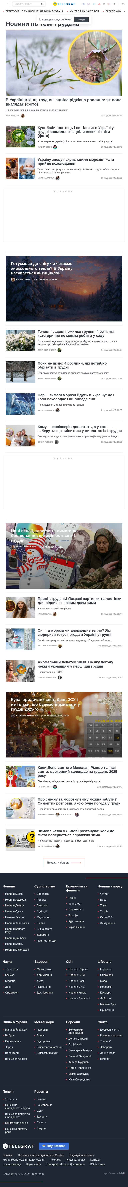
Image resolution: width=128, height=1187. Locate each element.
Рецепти (41, 1091)
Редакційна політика (81, 1155)
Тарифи (73, 915)
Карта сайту (33, 1164)
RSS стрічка (97, 1164)
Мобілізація (44, 1022)
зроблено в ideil (114, 1173)
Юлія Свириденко (79, 1079)
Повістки (42, 1029)
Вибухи (9, 1035)
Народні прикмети (111, 1035)
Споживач (106, 975)
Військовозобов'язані (50, 1047)
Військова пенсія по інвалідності (17, 1116)
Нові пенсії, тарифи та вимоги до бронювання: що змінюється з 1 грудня (44, 536)
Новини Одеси (14, 911)
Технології (11, 969)
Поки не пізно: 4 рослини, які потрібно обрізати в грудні (72, 365)
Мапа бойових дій (16, 1029)
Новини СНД (76, 986)
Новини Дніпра (14, 905)
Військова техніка (16, 1059)
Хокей (104, 911)
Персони (73, 1022)
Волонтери (12, 1053)
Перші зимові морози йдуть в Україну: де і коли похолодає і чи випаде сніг (76, 397)
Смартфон (11, 992)
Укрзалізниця (76, 927)
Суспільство (44, 886)
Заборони (106, 1047)
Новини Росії (76, 981)
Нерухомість (76, 909)
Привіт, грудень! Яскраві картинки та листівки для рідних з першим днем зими (80, 601)
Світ (69, 961)
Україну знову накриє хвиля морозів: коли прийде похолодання (76, 162)
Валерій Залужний (80, 1056)
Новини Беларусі (79, 998)
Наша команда (12, 1164)
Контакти (95, 1159)
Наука (7, 961)
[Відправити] (42, 4)
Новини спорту (110, 886)
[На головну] (64, 4)
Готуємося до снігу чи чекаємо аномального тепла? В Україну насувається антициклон (41, 268)
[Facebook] (83, 3)
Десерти (42, 1116)
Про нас (8, 1155)
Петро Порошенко (79, 1067)
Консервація (44, 1105)
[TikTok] (114, 4)
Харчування (44, 975)
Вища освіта (44, 929)
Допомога (43, 934)
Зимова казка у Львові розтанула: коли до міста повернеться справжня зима (76, 833)
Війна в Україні (15, 1022)
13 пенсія (11, 1099)
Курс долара (76, 921)
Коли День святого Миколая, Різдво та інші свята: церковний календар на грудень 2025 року (77, 772)
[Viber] (88, 4)
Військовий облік (47, 1053)
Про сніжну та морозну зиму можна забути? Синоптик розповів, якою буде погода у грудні (80, 801)
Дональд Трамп (78, 1038)
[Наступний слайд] (124, 11)
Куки (67, 19)
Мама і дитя (44, 969)
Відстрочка (43, 1041)
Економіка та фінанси (76, 888)
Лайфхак (105, 998)
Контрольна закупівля (84, 11)
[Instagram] (108, 3)
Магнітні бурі (108, 1004)
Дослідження (45, 992)
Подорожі (106, 986)
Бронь (40, 1035)
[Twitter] (104, 4)
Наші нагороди (75, 1159)
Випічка (41, 1099)
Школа (41, 923)
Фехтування (107, 923)
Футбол (104, 893)
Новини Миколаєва (17, 949)
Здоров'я (42, 961)
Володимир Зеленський (75, 1031)
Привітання (107, 1010)
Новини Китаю (77, 992)
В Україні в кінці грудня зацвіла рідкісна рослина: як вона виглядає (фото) (64, 102)
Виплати (42, 905)
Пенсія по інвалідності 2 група (17, 1107)
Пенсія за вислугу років (16, 1130)
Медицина (43, 917)
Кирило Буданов (78, 1062)
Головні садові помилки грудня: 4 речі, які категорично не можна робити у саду (76, 334)
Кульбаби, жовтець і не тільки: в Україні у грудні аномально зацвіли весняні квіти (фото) (76, 132)
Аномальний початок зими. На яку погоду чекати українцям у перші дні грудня (75, 664)
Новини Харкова (15, 899)
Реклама (55, 1159)
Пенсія (8, 1091)
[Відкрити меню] (5, 4)
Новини (9, 886)
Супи (40, 1110)
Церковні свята (109, 1029)
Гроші (72, 897)
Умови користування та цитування (24, 1159)
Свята (103, 1022)
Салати (41, 1122)
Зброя (9, 1047)
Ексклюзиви (114, 11)
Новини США (76, 975)
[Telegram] (94, 3)
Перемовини (13, 1041)
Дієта (40, 981)
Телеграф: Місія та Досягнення (65, 1164)
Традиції (105, 1041)
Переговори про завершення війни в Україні (34, 11)
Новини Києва (14, 893)
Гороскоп (106, 969)
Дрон (8, 986)
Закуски (41, 1128)
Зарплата (43, 893)
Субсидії (42, 911)
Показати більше (58, 862)
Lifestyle (104, 961)
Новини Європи (78, 969)
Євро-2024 (107, 917)
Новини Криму (14, 943)
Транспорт (75, 903)
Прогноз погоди (46, 940)
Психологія (44, 986)
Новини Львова (14, 917)
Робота (41, 899)
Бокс (103, 899)
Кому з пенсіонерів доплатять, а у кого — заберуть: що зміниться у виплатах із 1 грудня (80, 429)
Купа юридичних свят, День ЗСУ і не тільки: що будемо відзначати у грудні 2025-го (45, 704)
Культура (105, 992)
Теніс (103, 905)
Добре (81, 19)
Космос (9, 975)
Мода (103, 981)
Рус (123, 4)
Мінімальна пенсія (16, 1123)
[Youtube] (99, 4)
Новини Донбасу (15, 938)
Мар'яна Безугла (78, 1073)
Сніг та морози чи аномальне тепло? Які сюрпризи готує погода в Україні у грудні (74, 632)
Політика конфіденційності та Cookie (41, 1155)
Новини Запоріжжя (17, 923)
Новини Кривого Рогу (15, 931)
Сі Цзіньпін (75, 1044)
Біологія (10, 981)
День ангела (107, 1053)
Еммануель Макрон (80, 1050)
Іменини (105, 1059)
